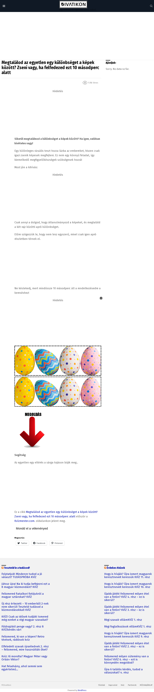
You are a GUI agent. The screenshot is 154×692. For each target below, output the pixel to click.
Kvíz (122, 685)
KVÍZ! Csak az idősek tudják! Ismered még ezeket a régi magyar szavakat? (25, 618)
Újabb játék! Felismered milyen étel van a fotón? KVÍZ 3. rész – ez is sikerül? (126, 610)
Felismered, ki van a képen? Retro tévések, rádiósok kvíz (23, 638)
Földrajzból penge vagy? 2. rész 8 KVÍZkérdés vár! (23, 628)
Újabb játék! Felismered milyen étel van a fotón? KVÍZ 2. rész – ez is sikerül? (126, 646)
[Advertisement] (77, 36)
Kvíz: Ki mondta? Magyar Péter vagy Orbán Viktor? (24, 658)
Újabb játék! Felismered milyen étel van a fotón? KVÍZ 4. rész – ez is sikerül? (126, 597)
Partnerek (132, 685)
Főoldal (101, 685)
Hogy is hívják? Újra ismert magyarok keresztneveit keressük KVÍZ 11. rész (128, 575)
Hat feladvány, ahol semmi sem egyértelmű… (22, 668)
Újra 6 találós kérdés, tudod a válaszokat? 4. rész (123, 671)
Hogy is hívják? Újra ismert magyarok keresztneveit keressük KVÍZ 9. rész (128, 635)
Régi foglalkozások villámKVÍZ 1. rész (127, 626)
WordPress (82, 690)
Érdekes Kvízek (116, 567)
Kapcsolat (112, 685)
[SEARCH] (151, 6)
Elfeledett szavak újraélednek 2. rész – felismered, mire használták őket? (25, 648)
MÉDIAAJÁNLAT (146, 685)
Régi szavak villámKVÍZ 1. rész (123, 619)
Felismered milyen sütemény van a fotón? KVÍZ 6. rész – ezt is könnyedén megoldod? (126, 659)
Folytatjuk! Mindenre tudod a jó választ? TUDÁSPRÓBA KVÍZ (22, 575)
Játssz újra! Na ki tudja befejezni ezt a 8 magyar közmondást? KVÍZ (26, 585)
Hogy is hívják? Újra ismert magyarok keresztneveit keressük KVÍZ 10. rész (128, 585)
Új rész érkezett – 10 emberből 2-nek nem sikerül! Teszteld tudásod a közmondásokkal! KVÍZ (25, 607)
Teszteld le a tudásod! (17, 567)
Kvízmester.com (24, 521)
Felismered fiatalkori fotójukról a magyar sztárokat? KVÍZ (23, 595)
